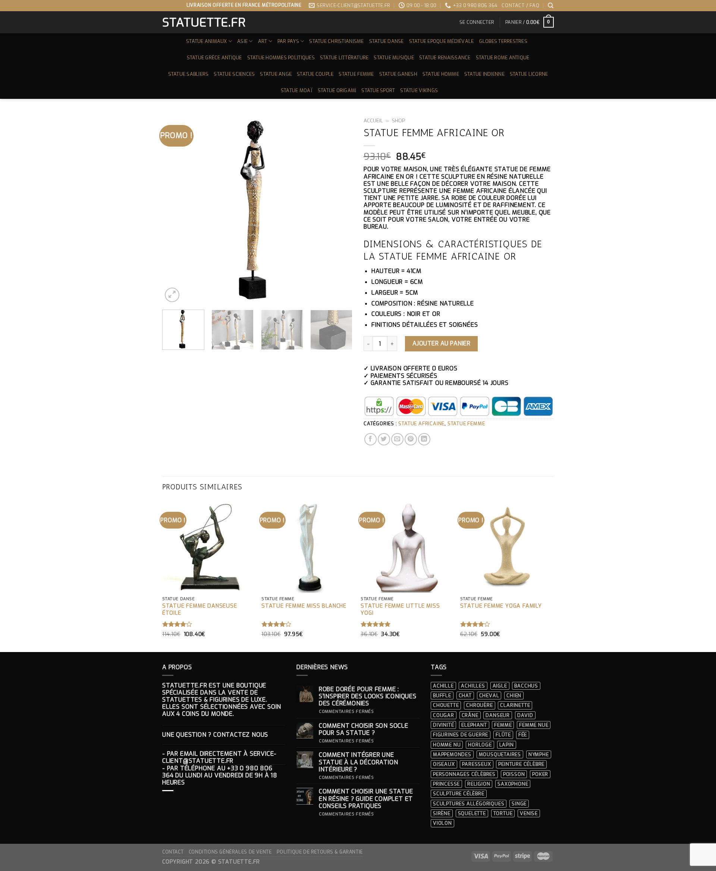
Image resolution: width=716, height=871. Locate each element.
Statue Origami (337, 90)
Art (262, 41)
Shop (398, 120)
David (525, 715)
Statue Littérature (344, 57)
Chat (465, 695)
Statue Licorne (529, 74)
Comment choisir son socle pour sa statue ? (363, 729)
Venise (529, 813)
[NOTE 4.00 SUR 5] (177, 624)
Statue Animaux (206, 41)
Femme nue (533, 725)
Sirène (441, 813)
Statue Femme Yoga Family (501, 606)
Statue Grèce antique (214, 57)
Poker (540, 774)
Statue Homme (441, 74)
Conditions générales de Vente (230, 852)
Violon (442, 823)
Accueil (373, 120)
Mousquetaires (500, 754)
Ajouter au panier (441, 343)
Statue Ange (276, 74)
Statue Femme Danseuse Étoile (199, 610)
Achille (443, 686)
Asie (242, 41)
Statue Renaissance (445, 57)
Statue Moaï (297, 90)
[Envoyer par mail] (397, 439)
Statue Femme (356, 74)
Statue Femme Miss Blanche (303, 606)
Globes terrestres (503, 41)
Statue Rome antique (503, 57)
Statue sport (378, 90)
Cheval (489, 695)
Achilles (473, 686)
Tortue (503, 813)
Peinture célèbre (521, 764)
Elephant (474, 725)
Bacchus (526, 686)
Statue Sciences (234, 74)
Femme (503, 725)
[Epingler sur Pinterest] (411, 439)
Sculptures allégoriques (468, 803)
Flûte (503, 734)
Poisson (514, 774)
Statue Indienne (484, 74)
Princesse (446, 784)
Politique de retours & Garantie (320, 852)
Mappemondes (452, 754)
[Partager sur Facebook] (370, 439)
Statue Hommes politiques (281, 57)
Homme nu (447, 745)
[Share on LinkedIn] (424, 439)
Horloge (480, 745)
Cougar (443, 715)
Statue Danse (386, 41)
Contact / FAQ (520, 5)
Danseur (498, 715)
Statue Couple (315, 74)
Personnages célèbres (464, 774)
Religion (478, 784)
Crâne (470, 715)
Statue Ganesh (398, 74)
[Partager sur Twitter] (384, 439)
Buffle (442, 695)
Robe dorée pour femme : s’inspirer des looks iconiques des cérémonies (368, 696)
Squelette (472, 813)
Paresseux (476, 764)
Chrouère (479, 705)
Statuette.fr (203, 22)
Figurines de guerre (460, 734)
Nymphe (538, 754)
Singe (519, 803)
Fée (522, 734)
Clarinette (515, 705)
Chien (513, 695)
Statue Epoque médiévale (441, 41)
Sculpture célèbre (458, 793)
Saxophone (512, 784)
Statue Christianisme (336, 41)
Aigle (500, 686)
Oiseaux (444, 764)
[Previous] (175, 209)
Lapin (506, 745)
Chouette (446, 705)
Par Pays (288, 41)
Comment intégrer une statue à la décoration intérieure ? (358, 762)
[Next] (339, 209)
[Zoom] (172, 295)
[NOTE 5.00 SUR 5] (376, 624)
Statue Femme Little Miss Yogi (400, 610)
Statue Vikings (419, 90)
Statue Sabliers (188, 74)
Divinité (443, 725)
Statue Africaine (421, 423)
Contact (172, 852)
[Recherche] (551, 5)
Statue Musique (394, 57)
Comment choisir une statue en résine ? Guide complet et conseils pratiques (366, 798)
